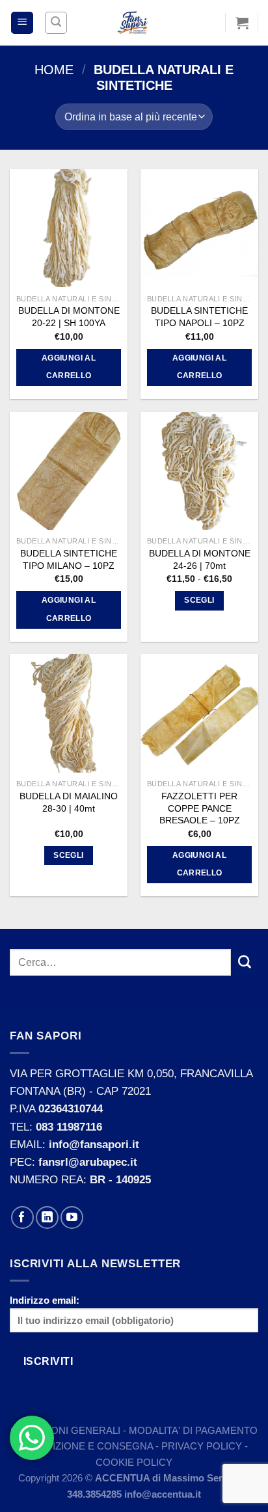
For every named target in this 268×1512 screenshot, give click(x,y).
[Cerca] (56, 23)
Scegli (199, 600)
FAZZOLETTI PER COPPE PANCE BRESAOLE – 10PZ (199, 808)
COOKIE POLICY (134, 1462)
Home (54, 69)
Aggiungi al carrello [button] (69, 367)
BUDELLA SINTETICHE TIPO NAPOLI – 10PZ (199, 316)
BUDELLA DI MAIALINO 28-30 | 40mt (69, 802)
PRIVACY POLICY (201, 1445)
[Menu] (22, 23)
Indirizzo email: (44, 1300)
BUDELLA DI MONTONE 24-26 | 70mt (199, 559)
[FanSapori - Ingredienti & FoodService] (134, 22)
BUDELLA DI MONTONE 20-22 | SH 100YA (69, 316)
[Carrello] (241, 22)
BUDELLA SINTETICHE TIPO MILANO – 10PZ (68, 559)
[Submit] (244, 962)
